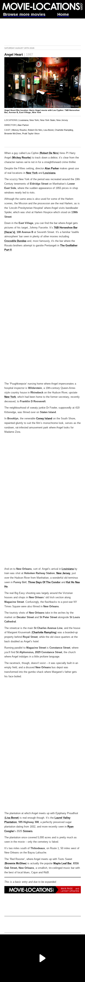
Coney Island (44, 418)
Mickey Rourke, (19, 130)
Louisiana (23, 120)
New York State (47, 120)
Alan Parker (23, 125)
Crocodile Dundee (15, 241)
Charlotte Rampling (44, 632)
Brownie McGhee (15, 863)
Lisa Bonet (11, 817)
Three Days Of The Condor (44, 582)
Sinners (27, 831)
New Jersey (62, 120)
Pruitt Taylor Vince (31, 133)
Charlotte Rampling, (64, 130)
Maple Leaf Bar (62, 863)
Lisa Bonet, (48, 130)
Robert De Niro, (35, 130)
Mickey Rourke (21, 157)
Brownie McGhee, (13, 133)
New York (34, 120)
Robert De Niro (49, 153)
